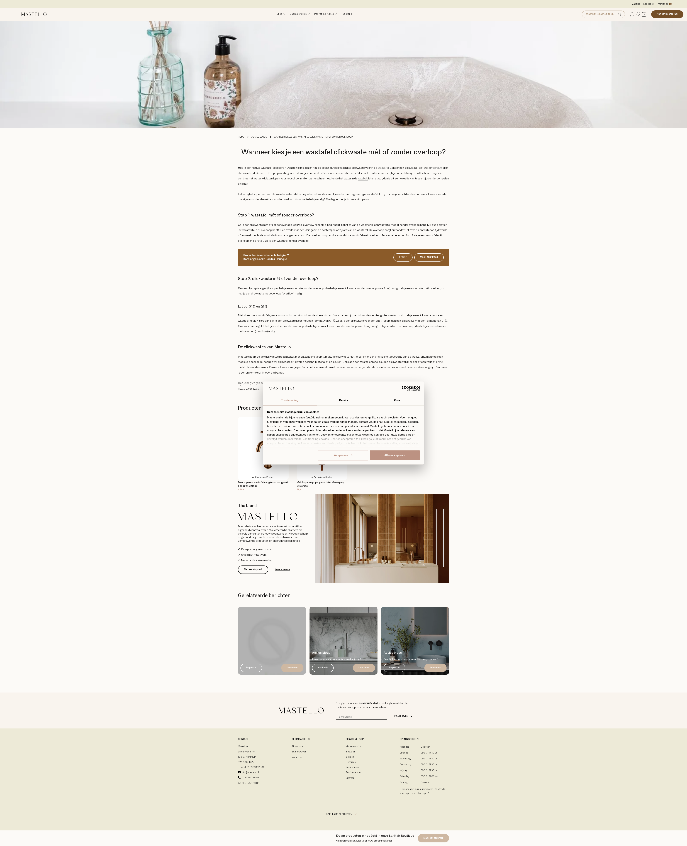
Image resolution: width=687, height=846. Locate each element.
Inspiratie (251, 668)
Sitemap (350, 778)
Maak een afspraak (433, 838)
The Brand (346, 14)
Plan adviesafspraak (667, 14)
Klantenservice (353, 746)
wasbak (363, 178)
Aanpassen (341, 455)
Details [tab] (343, 400)
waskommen (354, 367)
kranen (338, 367)
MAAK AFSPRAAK (429, 257)
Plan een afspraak (253, 569)
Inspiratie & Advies (324, 14)
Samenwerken (299, 752)
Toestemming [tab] (289, 400)
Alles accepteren (394, 455)
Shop (279, 14)
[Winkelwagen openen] (644, 14)
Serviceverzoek (354, 772)
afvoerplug (435, 168)
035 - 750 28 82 (250, 778)
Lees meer (292, 668)
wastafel (383, 168)
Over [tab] (397, 400)
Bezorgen (351, 762)
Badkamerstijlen (298, 14)
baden (293, 315)
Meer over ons (282, 569)
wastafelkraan (273, 235)
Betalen (350, 757)
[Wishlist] (638, 14)
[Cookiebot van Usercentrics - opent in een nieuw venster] (404, 388)
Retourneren (352, 767)
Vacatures (297, 757)
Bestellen (350, 752)
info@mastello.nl (250, 772)
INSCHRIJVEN (401, 716)
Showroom (297, 746)
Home (241, 136)
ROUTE (403, 257)
